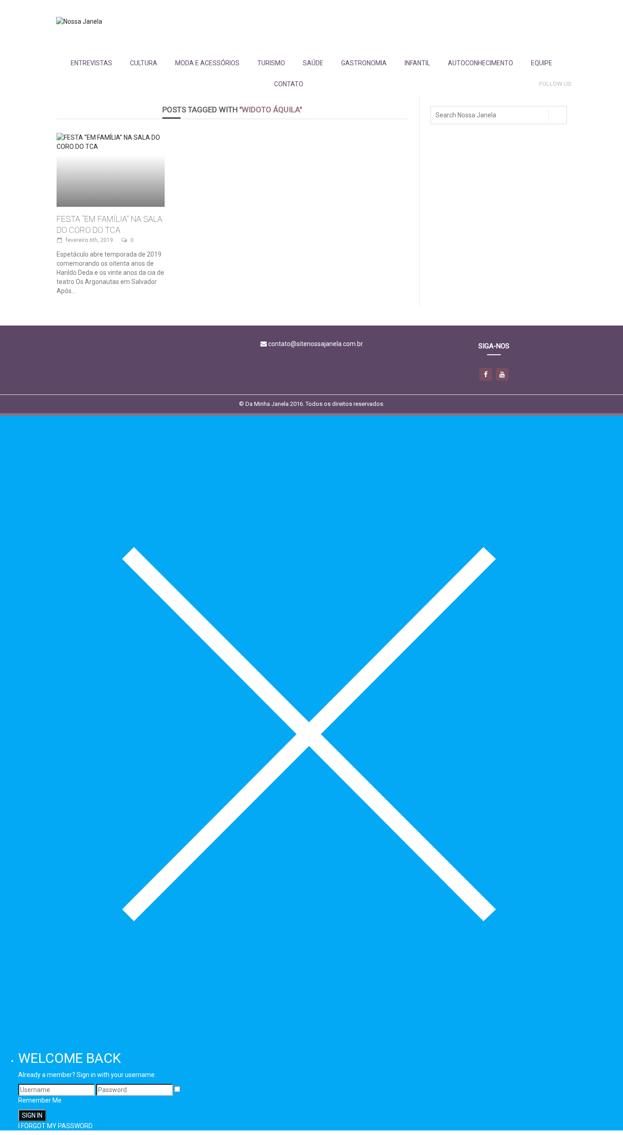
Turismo (271, 63)
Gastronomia (364, 63)
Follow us (555, 83)
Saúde (313, 63)
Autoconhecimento (480, 63)
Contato (288, 84)
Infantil (417, 63)
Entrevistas (91, 63)
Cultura (143, 63)
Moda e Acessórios (207, 63)
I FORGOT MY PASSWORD (55, 1126)
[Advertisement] (405, 26)
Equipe (541, 63)
